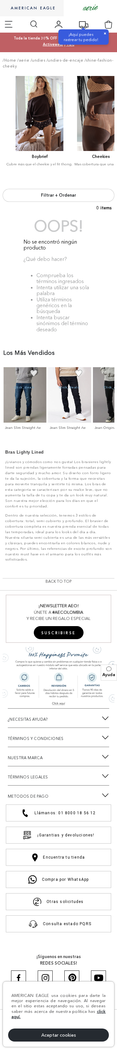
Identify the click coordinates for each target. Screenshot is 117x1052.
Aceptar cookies (58, 1035)
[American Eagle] (32, 8)
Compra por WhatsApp (65, 879)
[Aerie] (90, 8)
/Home (9, 60)
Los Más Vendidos (29, 352)
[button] (109, 673)
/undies (38, 60)
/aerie (23, 60)
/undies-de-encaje (64, 60)
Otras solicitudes (65, 901)
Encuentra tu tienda (64, 857)
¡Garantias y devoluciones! (65, 835)
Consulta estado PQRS (67, 924)
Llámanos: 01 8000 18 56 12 (65, 813)
